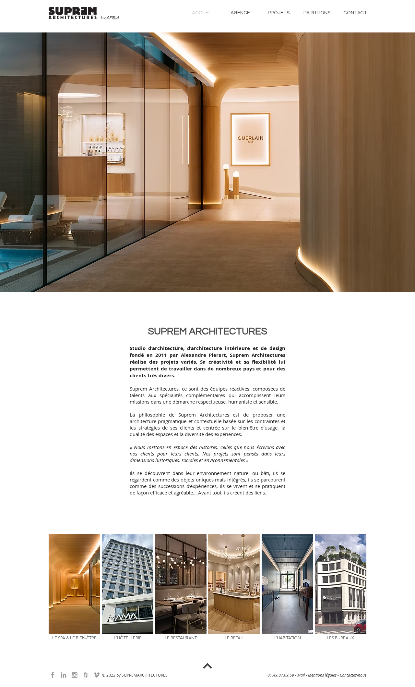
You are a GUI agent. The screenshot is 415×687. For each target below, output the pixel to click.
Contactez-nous (353, 675)
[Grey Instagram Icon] (74, 675)
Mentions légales (322, 675)
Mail (301, 675)
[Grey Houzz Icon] (85, 675)
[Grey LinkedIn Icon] (63, 675)
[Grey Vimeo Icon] (97, 675)
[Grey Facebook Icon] (52, 675)
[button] (240, 12)
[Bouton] (207, 666)
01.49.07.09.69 (280, 675)
